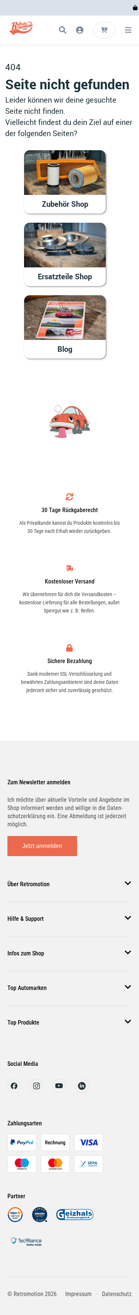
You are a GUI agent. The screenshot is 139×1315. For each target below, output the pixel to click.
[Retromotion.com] (21, 31)
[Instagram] (36, 1090)
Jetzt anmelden (42, 846)
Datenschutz (117, 1294)
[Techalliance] (25, 1247)
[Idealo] (39, 1220)
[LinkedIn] (82, 1090)
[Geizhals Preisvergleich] (74, 1220)
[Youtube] (59, 1090)
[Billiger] (15, 1220)
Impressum (78, 1294)
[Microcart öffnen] (104, 30)
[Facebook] (14, 1090)
